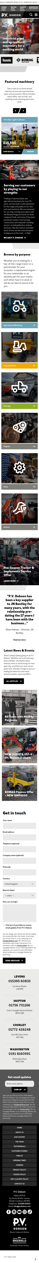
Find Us (19, 1156)
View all (19, 310)
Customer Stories (19, 1151)
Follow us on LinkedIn (14, 1212)
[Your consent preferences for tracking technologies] (35, 1259)
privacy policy (22, 945)
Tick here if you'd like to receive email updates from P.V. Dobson (19, 926)
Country (6, 878)
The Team (19, 1142)
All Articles (12, 681)
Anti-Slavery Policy (19, 1179)
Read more (19, 708)
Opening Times (19, 1160)
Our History (19, 1137)
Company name (13, 855)
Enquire (30, 152)
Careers (19, 1165)
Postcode (7, 867)
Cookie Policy (19, 1174)
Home (19, 1128)
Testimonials (19, 1146)
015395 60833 (3, 9)
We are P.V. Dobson (13, 237)
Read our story (19, 640)
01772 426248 (22, 9)
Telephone (11, 843)
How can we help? (10, 902)
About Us (19, 1132)
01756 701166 (13, 9)
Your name (7, 820)
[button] (15, 110)
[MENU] (36, 15)
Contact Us (19, 1184)
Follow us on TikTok (30, 1212)
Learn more (19, 511)
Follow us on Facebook (8, 1212)
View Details (8, 152)
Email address (8, 832)
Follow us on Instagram (24, 1212)
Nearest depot (9, 890)
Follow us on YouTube (19, 1212)
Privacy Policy (19, 1170)
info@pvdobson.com (10, 941)
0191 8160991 (33, 8)
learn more (10, 581)
